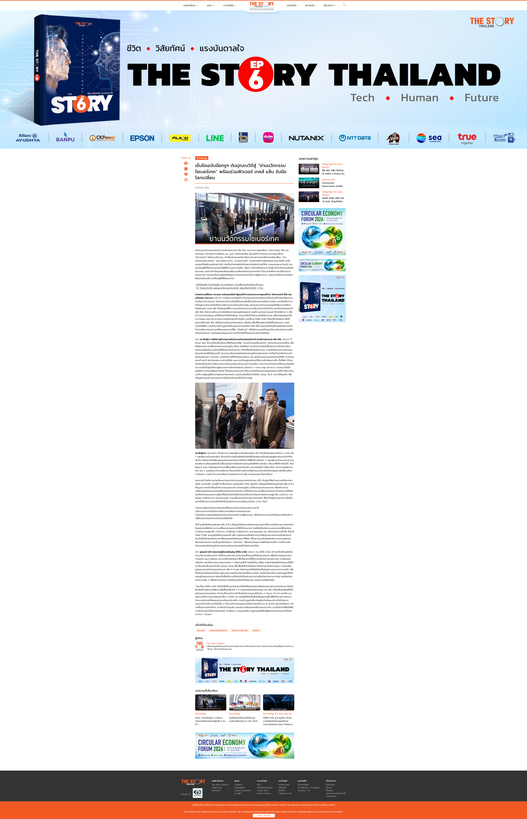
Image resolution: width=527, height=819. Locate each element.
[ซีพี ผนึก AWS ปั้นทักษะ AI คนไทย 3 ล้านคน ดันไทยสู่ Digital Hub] (309, 169)
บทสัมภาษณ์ (217, 787)
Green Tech (262, 790)
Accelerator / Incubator (309, 787)
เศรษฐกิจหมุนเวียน (264, 787)
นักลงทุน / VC (304, 790)
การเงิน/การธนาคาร (243, 790)
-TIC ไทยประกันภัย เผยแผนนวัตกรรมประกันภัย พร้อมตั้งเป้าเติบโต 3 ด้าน (229, 288)
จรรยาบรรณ (331, 796)
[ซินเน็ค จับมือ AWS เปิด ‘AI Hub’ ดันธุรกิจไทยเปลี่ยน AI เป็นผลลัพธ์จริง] (309, 196)
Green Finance (264, 793)
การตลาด (238, 784)
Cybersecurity (328, 179)
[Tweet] (186, 168)
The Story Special (283, 713)
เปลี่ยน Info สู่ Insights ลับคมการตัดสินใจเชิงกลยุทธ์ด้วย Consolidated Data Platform (278, 721)
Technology (201, 158)
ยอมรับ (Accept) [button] (263, 815)
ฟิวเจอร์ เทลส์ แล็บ (240, 630)
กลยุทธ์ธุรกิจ (240, 787)
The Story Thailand (216, 643)
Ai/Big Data (283, 784)
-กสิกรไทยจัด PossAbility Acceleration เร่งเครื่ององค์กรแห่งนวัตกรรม (229, 284)
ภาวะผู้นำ (238, 793)
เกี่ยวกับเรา (330, 784)
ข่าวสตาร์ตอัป (303, 784)
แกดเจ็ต (281, 790)
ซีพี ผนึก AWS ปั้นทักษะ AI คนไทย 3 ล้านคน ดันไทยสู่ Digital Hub (333, 174)
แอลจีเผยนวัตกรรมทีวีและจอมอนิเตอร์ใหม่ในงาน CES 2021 (243, 719)
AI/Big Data (327, 164)
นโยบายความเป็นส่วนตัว (336, 793)
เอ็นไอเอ (256, 630)
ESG (259, 784)
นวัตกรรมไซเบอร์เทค (218, 630)
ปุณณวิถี (200, 630)
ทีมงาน (329, 787)
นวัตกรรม (282, 787)
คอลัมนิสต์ (216, 790)
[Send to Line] (186, 174)
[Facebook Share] (186, 163)
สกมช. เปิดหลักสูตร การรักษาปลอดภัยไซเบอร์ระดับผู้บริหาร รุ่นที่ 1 (210, 721)
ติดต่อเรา (329, 790)
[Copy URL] (186, 179)
